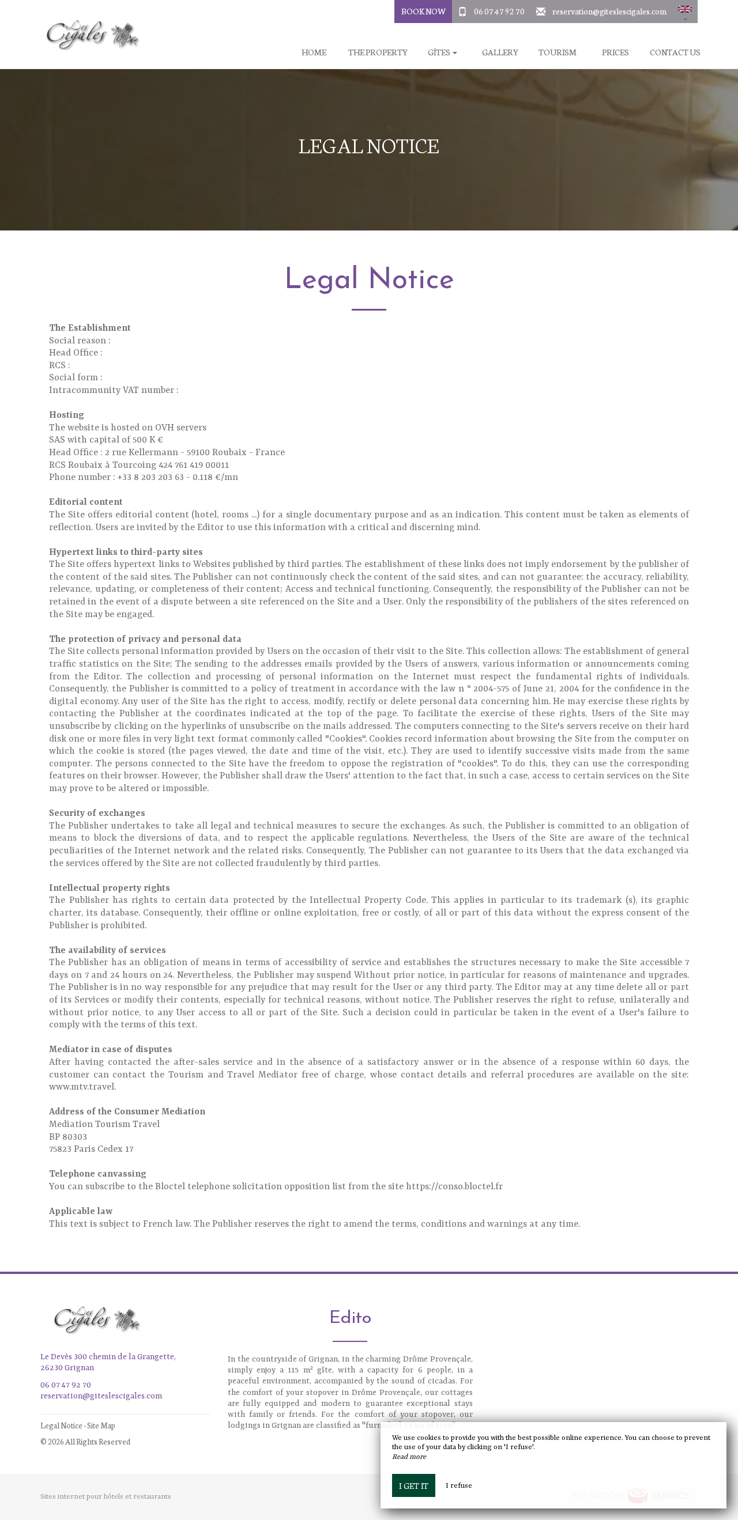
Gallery (500, 52)
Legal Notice (61, 1425)
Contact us (675, 52)
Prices (615, 52)
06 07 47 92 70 (499, 11)
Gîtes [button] (439, 52)
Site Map (101, 1425)
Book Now (423, 11)
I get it (413, 1485)
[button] (685, 11)
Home (314, 52)
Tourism (558, 52)
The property (378, 52)
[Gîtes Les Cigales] (89, 34)
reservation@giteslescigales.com (609, 11)
